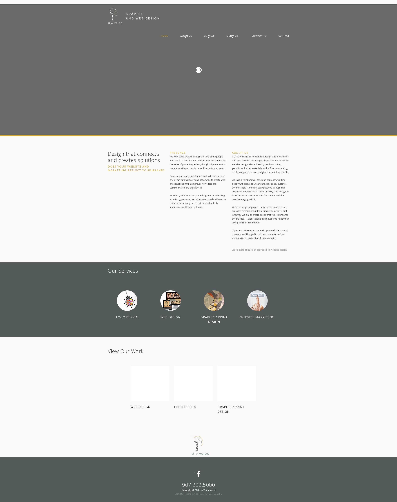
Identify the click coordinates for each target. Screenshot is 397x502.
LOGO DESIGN (185, 407)
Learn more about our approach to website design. (259, 249)
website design (240, 164)
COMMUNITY (259, 35)
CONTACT (283, 35)
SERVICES (209, 35)
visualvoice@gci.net (186, 493)
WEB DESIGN (141, 407)
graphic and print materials (247, 168)
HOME (164, 35)
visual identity (257, 164)
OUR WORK (233, 35)
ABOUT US (186, 35)
